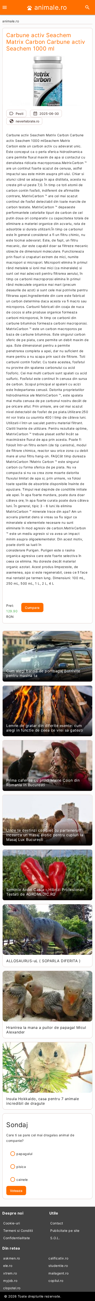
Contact (56, 1223)
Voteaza (16, 1191)
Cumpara (32, 608)
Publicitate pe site (65, 1231)
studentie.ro (58, 1266)
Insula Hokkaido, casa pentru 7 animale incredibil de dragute (42, 1101)
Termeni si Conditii (18, 1231)
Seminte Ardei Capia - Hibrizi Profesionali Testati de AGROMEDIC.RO (45, 891)
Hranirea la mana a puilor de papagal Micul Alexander (46, 1029)
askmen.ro (11, 1258)
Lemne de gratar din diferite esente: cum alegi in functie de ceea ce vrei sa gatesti (44, 727)
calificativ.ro (58, 1258)
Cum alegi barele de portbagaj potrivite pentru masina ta (43, 673)
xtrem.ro (10, 1273)
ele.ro (7, 1266)
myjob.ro (10, 1281)
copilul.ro (55, 1281)
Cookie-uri (11, 1223)
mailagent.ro (58, 1273)
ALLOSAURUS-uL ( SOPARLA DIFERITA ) (43, 961)
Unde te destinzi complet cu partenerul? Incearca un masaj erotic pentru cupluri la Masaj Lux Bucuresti (44, 835)
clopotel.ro (12, 1288)
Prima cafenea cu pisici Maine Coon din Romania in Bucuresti (43, 782)
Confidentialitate (16, 1238)
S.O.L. (55, 1238)
